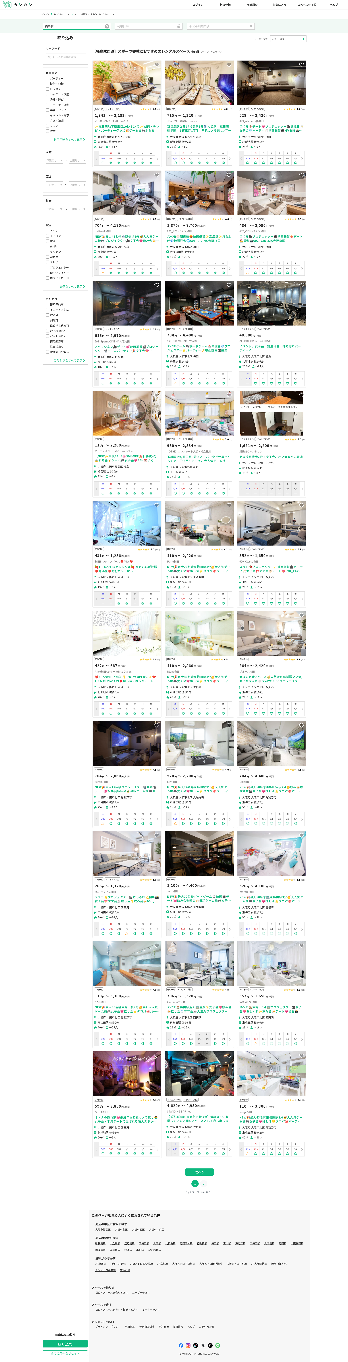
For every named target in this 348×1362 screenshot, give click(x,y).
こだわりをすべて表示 (68, 360)
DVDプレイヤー (59, 273)
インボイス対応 (59, 310)
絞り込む (65, 1344)
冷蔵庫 (54, 257)
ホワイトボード (59, 278)
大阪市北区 (121, 1229)
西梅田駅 (144, 1243)
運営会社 (164, 1326)
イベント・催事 (59, 115)
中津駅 (128, 1250)
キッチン (55, 251)
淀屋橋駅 (115, 1250)
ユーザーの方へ (141, 1292)
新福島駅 (100, 1243)
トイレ (54, 230)
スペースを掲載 (306, 5)
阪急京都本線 (279, 1263)
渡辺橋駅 (129, 1243)
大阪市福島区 (103, 1229)
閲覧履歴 (252, 5)
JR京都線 (162, 1263)
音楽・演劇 (57, 120)
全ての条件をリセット (65, 1353)
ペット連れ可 (58, 336)
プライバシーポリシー (108, 1326)
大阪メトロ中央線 (105, 1270)
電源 (52, 241)
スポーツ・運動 (59, 105)
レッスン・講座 (59, 94)
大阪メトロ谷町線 (237, 1263)
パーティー (56, 78)
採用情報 (178, 1326)
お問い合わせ (206, 1326)
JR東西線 (100, 1263)
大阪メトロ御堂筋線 (210, 1263)
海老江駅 (240, 1243)
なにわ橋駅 (154, 1250)
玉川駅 (227, 1243)
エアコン (55, 236)
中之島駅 (115, 1243)
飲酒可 (54, 315)
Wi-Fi (53, 246)
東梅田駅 (255, 1243)
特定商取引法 (146, 1326)
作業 (52, 131)
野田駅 (282, 1243)
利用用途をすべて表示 (68, 139)
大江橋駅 (269, 1243)
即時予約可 (57, 304)
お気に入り (279, 5)
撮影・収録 (57, 84)
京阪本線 (125, 1270)
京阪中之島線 (118, 1263)
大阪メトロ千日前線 (183, 1263)
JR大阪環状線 (259, 1263)
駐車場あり (57, 346)
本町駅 (140, 1250)
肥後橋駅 (202, 1243)
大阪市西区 (138, 1229)
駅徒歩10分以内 (59, 352)
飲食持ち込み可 (59, 325)
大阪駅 (157, 1243)
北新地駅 (170, 1243)
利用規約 (130, 1326)
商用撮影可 (57, 341)
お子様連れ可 (58, 331)
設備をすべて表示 (70, 286)
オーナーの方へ (151, 1309)
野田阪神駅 (186, 1243)
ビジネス (55, 89)
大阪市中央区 (156, 1229)
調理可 (54, 320)
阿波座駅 (100, 1250)
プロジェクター (59, 267)
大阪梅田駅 (297, 1243)
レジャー (55, 126)
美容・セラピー (59, 110)
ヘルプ (334, 5)
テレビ (54, 262)
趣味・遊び (57, 99)
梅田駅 (215, 1243)
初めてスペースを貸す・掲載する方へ (116, 1309)
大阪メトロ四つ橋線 (141, 1263)
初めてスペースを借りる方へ (111, 1292)
